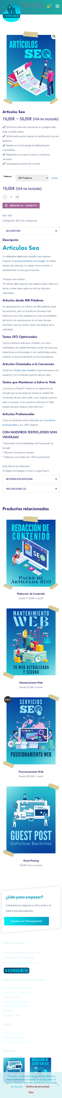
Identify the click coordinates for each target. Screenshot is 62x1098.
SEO (18, 220)
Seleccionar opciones (31, 584)
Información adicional (19, 479)
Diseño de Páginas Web (16, 1001)
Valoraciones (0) (16, 489)
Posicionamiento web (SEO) (18, 988)
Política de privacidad (37, 1086)
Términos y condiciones (16, 1042)
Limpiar (54, 178)
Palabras (8, 176)
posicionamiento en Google (30, 261)
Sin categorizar (29, 220)
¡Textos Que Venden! (24, 370)
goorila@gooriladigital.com (24, 963)
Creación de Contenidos (16, 992)
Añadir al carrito (23, 205)
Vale (31, 1092)
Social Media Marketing (15, 1006)
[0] (48, 6)
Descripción (13, 231)
